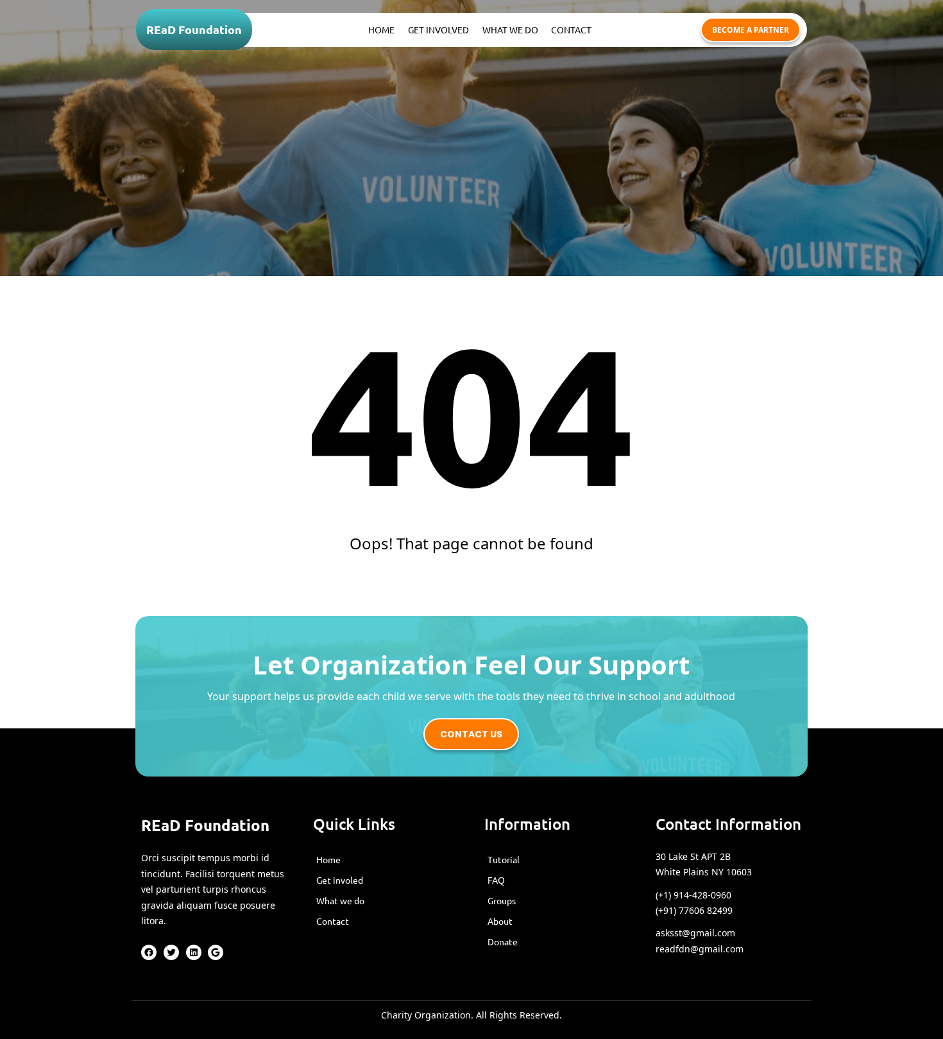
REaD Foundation (194, 29)
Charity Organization (426, 1015)
